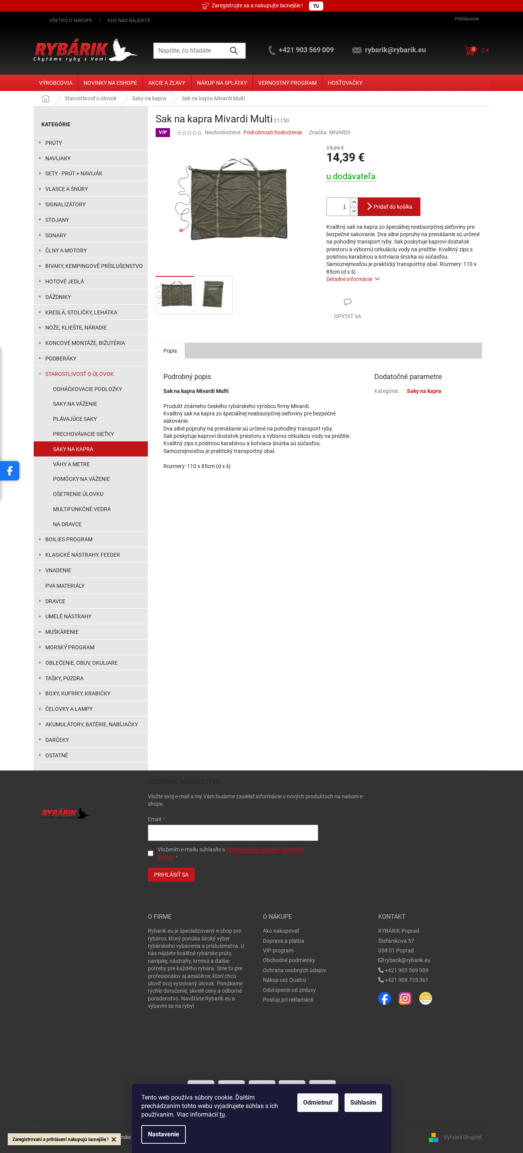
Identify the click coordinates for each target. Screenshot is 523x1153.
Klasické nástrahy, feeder (82, 555)
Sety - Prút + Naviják (74, 173)
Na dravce (67, 524)
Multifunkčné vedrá (82, 509)
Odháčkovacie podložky (87, 389)
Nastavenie (163, 1134)
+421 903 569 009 (407, 970)
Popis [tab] (170, 351)
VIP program (278, 950)
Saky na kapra (73, 449)
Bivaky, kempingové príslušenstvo (94, 266)
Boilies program (69, 539)
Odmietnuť (318, 1102)
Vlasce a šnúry (66, 189)
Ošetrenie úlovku (78, 494)
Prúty (53, 143)
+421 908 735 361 (407, 980)
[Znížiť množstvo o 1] (354, 211)
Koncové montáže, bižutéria (85, 343)
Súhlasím (363, 1102)
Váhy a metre (71, 464)
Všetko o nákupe (70, 20)
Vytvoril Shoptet (463, 1137)
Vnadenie (58, 570)
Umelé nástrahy (68, 616)
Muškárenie (62, 632)
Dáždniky (58, 297)
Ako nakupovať (281, 931)
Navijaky (57, 158)
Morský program (69, 647)
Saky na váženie (75, 404)
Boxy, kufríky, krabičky (77, 693)
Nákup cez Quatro (284, 980)
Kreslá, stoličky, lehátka (81, 312)
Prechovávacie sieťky (83, 434)
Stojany (57, 220)
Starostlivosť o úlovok (79, 374)
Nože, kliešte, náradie (76, 327)
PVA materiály (64, 586)
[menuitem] (56, 83)
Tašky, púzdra (64, 678)
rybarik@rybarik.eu (407, 960)
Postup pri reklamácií (288, 1000)
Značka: (329, 132)
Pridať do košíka (393, 207)
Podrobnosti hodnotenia (272, 132)
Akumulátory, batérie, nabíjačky (91, 724)
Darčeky (57, 740)
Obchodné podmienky (289, 960)
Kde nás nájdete (129, 20)
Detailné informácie (349, 279)
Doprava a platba (283, 941)
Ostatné (56, 755)
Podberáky (60, 358)
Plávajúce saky (75, 419)
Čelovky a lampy (69, 709)
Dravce (55, 601)
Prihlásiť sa (171, 875)
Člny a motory (66, 250)
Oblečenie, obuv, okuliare (81, 663)
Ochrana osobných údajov (294, 970)
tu (222, 1114)
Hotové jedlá (64, 281)
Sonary (55, 235)
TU (316, 6)
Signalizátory (65, 204)
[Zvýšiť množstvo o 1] (354, 202)
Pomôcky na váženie (81, 479)
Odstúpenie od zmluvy (289, 990)
